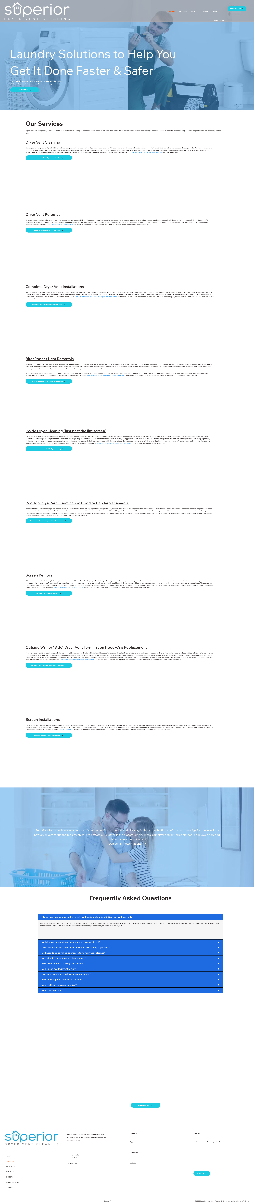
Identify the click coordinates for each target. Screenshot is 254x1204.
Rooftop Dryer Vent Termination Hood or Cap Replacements (77, 503)
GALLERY (9, 1177)
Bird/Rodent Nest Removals (50, 358)
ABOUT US (10, 1172)
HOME (8, 1156)
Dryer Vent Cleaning (43, 142)
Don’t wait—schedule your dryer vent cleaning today (106, 375)
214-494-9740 (71, 1164)
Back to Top (108, 1201)
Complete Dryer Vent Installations (55, 286)
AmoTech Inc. (244, 1201)
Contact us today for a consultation (60, 224)
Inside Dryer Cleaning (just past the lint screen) (66, 431)
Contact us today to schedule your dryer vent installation (96, 297)
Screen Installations (43, 719)
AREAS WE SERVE (13, 1182)
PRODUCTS (10, 1166)
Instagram (134, 1152)
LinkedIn (133, 1163)
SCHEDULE (10, 1187)
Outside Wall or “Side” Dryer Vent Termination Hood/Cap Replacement (86, 647)
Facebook (133, 1142)
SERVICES (10, 1161)
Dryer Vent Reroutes (43, 214)
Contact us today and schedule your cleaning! (145, 152)
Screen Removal (40, 575)
